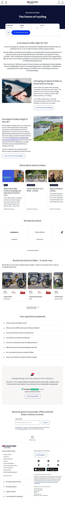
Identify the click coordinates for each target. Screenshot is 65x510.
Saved (59, 3)
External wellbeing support (10, 472)
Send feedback (40, 455)
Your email (18, 419)
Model (42, 25)
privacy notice (23, 429)
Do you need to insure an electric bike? (20, 352)
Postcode (9, 25)
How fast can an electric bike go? (18, 338)
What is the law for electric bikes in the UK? (21, 347)
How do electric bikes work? (16, 323)
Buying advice (11, 487)
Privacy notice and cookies (10, 465)
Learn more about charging (44, 107)
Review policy (7, 470)
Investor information (8, 463)
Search (62, 3)
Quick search (11, 491)
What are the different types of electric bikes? (23, 328)
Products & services (13, 482)
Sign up (45, 422)
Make (22, 25)
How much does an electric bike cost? (20, 333)
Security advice (7, 454)
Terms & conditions (8, 467)
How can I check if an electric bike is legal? (21, 357)
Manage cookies (7, 475)
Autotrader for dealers (14, 496)
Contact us (6, 456)
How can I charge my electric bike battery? (21, 342)
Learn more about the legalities (13, 156)
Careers (5, 461)
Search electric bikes (21, 32)
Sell (6, 3)
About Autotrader (32, 396)
